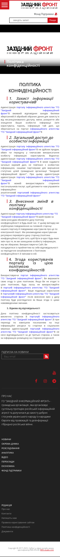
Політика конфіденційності (16, 526)
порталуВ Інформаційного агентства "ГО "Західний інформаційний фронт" (30, 318)
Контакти (6, 513)
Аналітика (8, 452)
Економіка (8, 466)
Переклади (8, 461)
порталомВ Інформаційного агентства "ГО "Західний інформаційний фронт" (30, 194)
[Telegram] (54, 380)
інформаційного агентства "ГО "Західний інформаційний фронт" (30, 130)
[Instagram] (45, 380)
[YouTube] (54, 372)
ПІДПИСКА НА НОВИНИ (15, 352)
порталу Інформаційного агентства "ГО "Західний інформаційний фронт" (30, 110)
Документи (7, 531)
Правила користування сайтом (18, 522)
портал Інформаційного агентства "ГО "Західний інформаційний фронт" (30, 277)
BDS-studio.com (47, 550)
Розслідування (10, 448)
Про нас (6, 509)
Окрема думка (10, 443)
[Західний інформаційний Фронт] (39, 6)
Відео (5, 457)
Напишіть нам (9, 517)
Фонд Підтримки (44, 14)
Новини (6, 439)
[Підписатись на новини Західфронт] (46, 356)
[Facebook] (36, 380)
